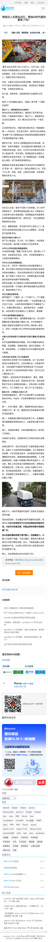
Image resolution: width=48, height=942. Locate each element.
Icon (4, 816)
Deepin (15, 807)
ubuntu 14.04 (21, 829)
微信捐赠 (6, 666)
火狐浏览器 (35, 846)
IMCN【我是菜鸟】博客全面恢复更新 (19, 608)
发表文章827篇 (20, 686)
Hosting (37, 812)
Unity (19, 833)
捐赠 (26, 3)
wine (31, 833)
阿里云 (39, 938)
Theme (25, 824)
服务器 (39, 841)
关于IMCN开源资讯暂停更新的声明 (18, 644)
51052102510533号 (28, 938)
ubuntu (33, 824)
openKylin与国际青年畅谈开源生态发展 (19, 617)
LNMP (38, 820)
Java (11, 816)
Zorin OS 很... (16, 880)
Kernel (24, 816)
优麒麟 (5, 837)
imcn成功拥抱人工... (19, 874)
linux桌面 (30, 820)
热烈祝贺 (13, 867)
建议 (32, 3)
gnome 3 (19, 812)
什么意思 (14, 861)
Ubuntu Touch (35, 829)
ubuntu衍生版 (8, 833)
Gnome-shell (8, 812)
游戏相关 (24, 846)
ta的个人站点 (28, 683)
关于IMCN (40, 3)
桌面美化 (6, 846)
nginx (5, 824)
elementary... (15, 887)
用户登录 (18, 3)
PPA (18, 824)
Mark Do (7, 861)
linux (32, 816)
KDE (17, 816)
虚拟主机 (6, 850)
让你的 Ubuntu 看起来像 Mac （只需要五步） (22, 906)
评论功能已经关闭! (10, 589)
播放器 (31, 841)
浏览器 (15, 846)
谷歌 (14, 850)
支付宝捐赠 (29, 666)
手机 (14, 841)
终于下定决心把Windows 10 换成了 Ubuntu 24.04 (24, 612)
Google (29, 812)
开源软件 (6, 841)
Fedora (23, 807)
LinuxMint (20, 820)
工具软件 (14, 837)
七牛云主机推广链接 (10, 789)
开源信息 (24, 837)
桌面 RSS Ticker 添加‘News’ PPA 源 (18, 928)
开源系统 (34, 837)
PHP (12, 824)
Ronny (7, 25)
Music (24, 936)
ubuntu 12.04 (8, 829)
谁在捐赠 (6, 660)
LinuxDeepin (8, 820)
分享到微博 (25, 572)
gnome (32, 807)
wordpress (40, 833)
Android (6, 807)
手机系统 (22, 841)
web (25, 833)
